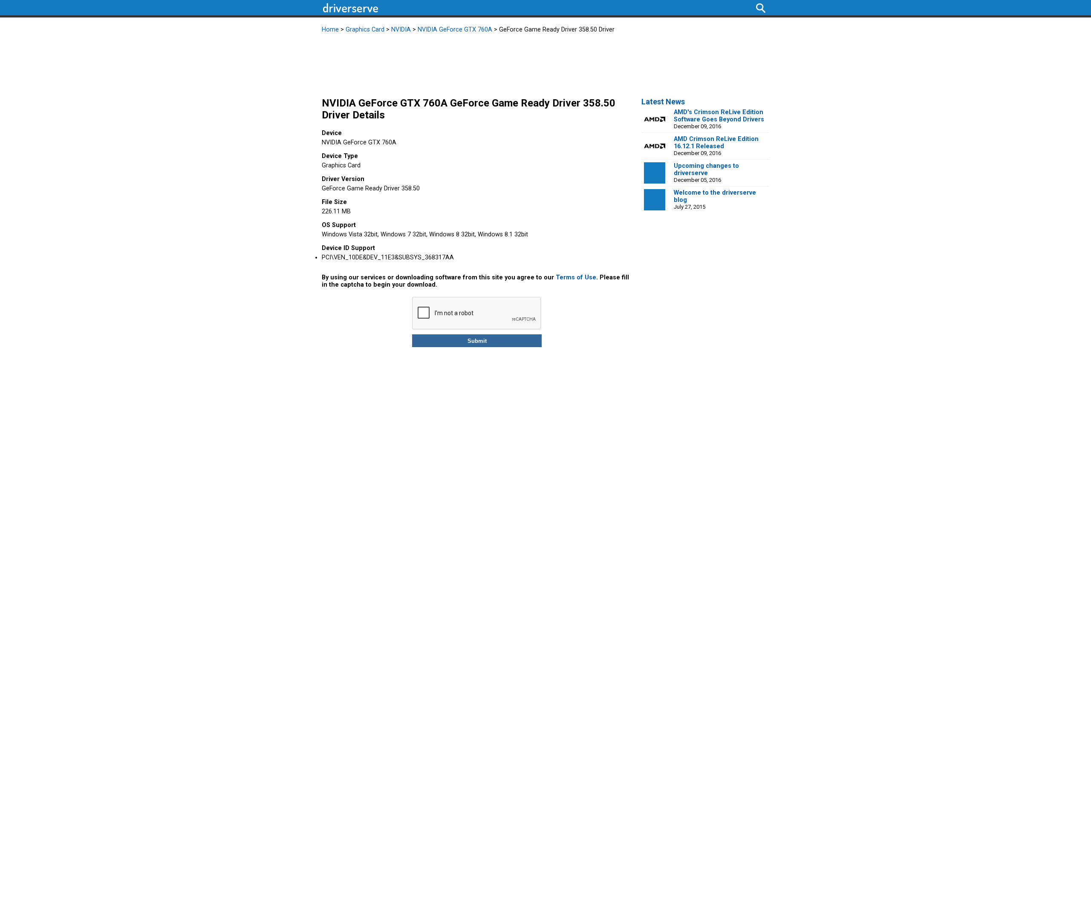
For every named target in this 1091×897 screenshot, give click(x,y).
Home (330, 29)
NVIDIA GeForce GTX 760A (455, 29)
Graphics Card (365, 29)
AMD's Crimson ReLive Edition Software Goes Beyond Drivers (719, 116)
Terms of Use (576, 277)
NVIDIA (401, 29)
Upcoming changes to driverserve (706, 169)
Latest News (663, 101)
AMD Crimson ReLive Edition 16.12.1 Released (716, 142)
